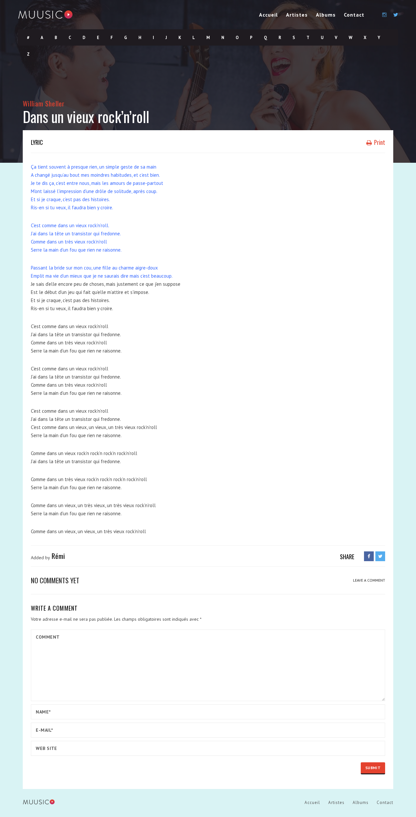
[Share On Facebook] (369, 556)
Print (379, 142)
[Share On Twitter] (380, 556)
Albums (326, 14)
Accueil (268, 14)
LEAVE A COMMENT (369, 580)
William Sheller (44, 103)
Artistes (297, 14)
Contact (354, 14)
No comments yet (55, 580)
